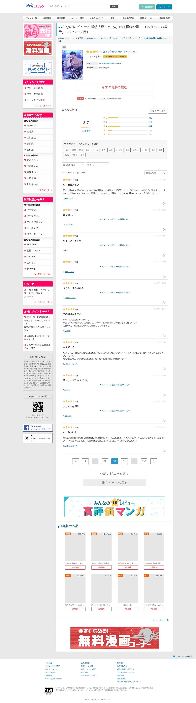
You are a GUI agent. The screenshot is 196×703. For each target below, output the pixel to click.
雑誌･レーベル (146, 18)
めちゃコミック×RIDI (96, 38)
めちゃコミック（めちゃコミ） (93, 699)
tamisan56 (69, 198)
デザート (31, 268)
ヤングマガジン (35, 222)
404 (150, 126)
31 (124, 461)
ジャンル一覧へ (44, 106)
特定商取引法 (122, 666)
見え (153, 150)
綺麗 (74, 150)
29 (105, 461)
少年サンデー (33, 210)
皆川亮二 (31, 143)
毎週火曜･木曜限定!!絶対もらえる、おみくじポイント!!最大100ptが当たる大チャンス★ (37, 323)
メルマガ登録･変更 (52, 666)
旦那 (110, 150)
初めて (67, 390)
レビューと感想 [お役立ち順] (149, 38)
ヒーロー (145, 150)
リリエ (95, 150)
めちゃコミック (65, 38)
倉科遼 (30, 149)
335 (150, 118)
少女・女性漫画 (35, 94)
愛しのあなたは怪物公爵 (120, 38)
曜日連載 (61, 18)
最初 (103, 150)
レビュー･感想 (77, 18)
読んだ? (68, 416)
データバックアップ (89, 675)
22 (150, 134)
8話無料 (101, 567)
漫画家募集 (121, 679)
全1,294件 (116, 51)
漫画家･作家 (164, 18)
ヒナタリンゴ (70, 298)
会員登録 (48, 663)
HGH (67, 250)
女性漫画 (79, 38)
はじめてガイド (51, 669)
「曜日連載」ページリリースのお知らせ (37, 293)
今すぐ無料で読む (115, 87)
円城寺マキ (32, 166)
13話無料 (153, 567)
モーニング (32, 228)
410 (150, 122)
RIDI (101, 63)
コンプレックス (78, 155)
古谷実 (30, 131)
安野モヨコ (32, 160)
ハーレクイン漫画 (36, 100)
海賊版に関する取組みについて (129, 682)
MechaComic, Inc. (106, 699)
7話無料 (128, 609)
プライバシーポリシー (125, 672)
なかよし (31, 262)
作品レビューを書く (114, 473)
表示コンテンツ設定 (89, 669)
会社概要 (120, 675)
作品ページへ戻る (115, 482)
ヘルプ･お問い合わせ (53, 679)
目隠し (135, 150)
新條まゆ (31, 172)
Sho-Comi (32, 244)
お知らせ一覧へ (44, 302)
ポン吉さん (69, 224)
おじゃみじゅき (71, 446)
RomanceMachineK (112, 63)
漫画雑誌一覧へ (44, 274)
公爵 (67, 150)
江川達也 (31, 137)
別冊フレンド (33, 250)
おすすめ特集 (128, 18)
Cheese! (31, 256)
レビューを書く (158, 110)
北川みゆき (32, 184)
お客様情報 (85, 663)
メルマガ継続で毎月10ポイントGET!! (37, 346)
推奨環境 (84, 672)
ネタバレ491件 (128, 51)
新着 (113, 18)
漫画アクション (35, 234)
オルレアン (69, 272)
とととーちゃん (71, 364)
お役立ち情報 (50, 672)
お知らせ (48, 675)
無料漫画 (47, 18)
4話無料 (128, 567)
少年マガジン (33, 216)
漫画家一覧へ (45, 190)
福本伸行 (31, 125)
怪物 (81, 150)
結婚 (88, 150)
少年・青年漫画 (35, 88)
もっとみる (158, 620)
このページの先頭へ (185, 656)
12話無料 (75, 567)
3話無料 (101, 609)
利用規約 (120, 663)
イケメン (119, 150)
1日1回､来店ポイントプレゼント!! (37, 337)
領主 (160, 150)
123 (150, 130)
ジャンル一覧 (31, 18)
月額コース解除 (87, 666)
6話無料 (75, 609)
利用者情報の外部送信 (125, 669)
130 (144, 461)
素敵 (127, 150)
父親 (67, 155)
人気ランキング (96, 18)
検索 (114, 6)
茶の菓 (67, 331)
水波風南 (31, 178)
